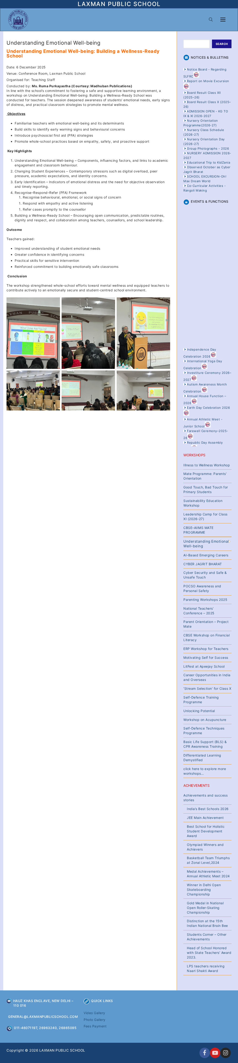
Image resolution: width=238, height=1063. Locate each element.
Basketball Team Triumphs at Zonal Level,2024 (208, 860)
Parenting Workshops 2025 (205, 600)
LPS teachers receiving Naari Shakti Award (206, 968)
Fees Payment (95, 1026)
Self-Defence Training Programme (201, 699)
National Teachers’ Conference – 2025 (199, 610)
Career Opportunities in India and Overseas (207, 677)
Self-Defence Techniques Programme (204, 730)
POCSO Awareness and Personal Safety (202, 588)
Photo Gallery (95, 1020)
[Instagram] (225, 1053)
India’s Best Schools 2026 (208, 809)
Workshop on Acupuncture (204, 720)
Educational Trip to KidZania (208, 162)
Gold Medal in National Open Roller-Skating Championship (205, 907)
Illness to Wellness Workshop (206, 465)
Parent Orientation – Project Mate (205, 624)
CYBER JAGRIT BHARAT (202, 564)
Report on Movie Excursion (208, 81)
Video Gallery (94, 1013)
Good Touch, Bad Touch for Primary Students (205, 489)
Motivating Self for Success (205, 657)
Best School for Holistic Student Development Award (206, 831)
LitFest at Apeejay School (204, 666)
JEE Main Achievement (205, 818)
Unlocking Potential (199, 711)
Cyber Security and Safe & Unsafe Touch (205, 575)
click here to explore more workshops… (204, 771)
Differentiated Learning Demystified (202, 757)
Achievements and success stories (205, 797)
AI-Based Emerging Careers (205, 555)
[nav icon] (223, 19)
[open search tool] (211, 19)
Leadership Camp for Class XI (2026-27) (205, 516)
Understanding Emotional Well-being (206, 543)
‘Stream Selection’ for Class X (207, 688)
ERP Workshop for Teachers (205, 649)
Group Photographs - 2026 (208, 148)
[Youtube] (215, 1053)
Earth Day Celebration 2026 (208, 401)
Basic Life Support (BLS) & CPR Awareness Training (205, 744)
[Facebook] (204, 1053)
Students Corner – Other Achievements (207, 936)
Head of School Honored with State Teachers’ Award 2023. (209, 952)
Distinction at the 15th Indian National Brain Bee (207, 923)
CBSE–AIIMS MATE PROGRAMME (198, 530)
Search (222, 44)
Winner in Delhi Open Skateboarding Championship (204, 889)
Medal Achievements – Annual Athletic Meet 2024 (208, 873)
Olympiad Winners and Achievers (205, 847)
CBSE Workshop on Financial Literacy (206, 637)
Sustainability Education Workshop (202, 503)
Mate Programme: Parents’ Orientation (205, 476)
